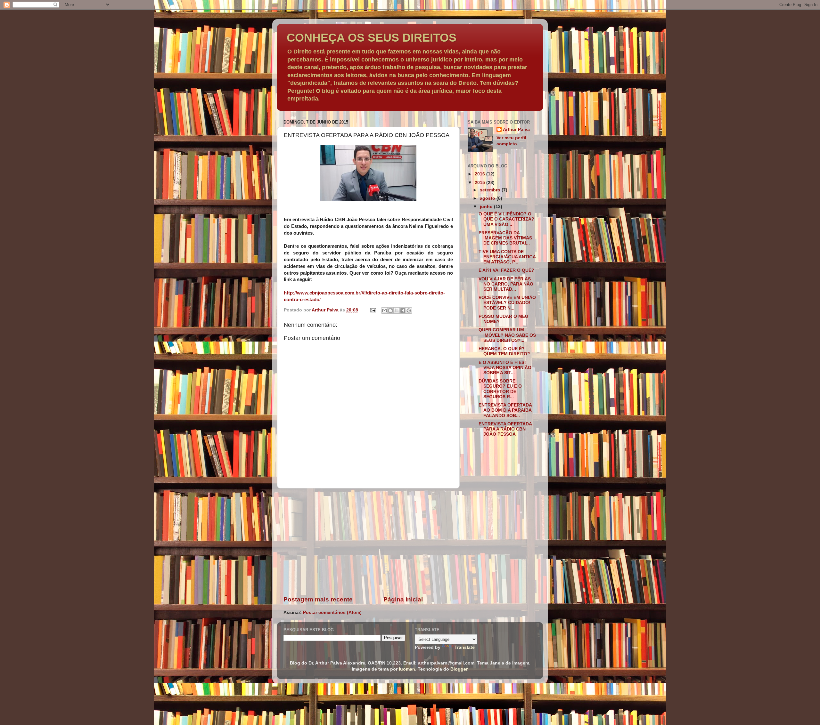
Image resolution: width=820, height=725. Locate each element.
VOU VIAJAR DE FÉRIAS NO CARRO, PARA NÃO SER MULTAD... (506, 284)
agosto (488, 198)
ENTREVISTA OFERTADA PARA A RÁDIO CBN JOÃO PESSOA (505, 429)
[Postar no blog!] (390, 310)
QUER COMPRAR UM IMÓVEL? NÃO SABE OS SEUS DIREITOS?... (507, 334)
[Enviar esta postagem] (372, 310)
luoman (407, 669)
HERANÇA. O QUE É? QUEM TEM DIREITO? (504, 351)
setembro (491, 190)
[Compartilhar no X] (396, 310)
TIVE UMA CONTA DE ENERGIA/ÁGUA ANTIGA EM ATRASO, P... (507, 256)
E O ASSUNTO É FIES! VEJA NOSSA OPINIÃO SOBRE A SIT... (505, 367)
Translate (465, 647)
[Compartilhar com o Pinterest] (409, 310)
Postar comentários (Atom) (332, 612)
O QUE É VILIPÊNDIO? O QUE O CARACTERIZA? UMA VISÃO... (506, 219)
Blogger (458, 669)
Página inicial (403, 599)
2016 (480, 174)
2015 (480, 182)
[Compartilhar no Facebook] (402, 310)
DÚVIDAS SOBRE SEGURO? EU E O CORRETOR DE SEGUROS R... (500, 389)
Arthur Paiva (516, 129)
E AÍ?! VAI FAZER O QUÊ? (506, 270)
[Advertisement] (368, 542)
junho (487, 206)
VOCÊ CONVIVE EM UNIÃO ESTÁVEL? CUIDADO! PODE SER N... (507, 302)
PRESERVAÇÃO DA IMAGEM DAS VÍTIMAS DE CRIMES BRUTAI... (505, 238)
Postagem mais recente (318, 599)
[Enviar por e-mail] (384, 310)
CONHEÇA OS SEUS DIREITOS (371, 37)
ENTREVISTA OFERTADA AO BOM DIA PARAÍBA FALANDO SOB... (505, 410)
